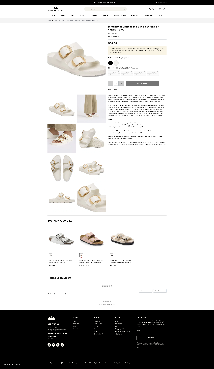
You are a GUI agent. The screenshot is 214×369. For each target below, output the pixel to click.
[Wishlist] (159, 9)
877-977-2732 (52, 327)
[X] (49, 345)
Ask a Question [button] (146, 291)
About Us (97, 321)
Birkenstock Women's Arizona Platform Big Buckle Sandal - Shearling (120, 261)
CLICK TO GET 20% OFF (12, 364)
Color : (118, 58)
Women (62, 15)
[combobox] (105, 9)
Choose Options (61, 240)
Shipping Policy (120, 329)
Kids (72, 15)
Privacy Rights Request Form (98, 363)
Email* (138, 330)
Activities (83, 15)
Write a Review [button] (161, 291)
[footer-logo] (51, 319)
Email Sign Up (99, 334)
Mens (74, 321)
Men (53, 15)
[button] (125, 9)
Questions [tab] (61, 294)
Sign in (154, 9)
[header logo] (55, 9)
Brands (94, 15)
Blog (95, 331)
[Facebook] (53, 345)
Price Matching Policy (122, 331)
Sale (160, 15)
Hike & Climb (135, 15)
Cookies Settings (125, 363)
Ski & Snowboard (120, 15)
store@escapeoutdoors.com (56, 330)
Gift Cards (118, 334)
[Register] (150, 9)
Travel (105, 15)
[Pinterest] (58, 345)
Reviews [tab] (50, 294)
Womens (76, 323)
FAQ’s (117, 321)
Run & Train (149, 15)
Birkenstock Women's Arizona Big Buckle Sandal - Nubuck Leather (91, 261)
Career (96, 326)
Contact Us (98, 329)
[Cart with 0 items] (165, 9)
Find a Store (98, 323)
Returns (118, 326)
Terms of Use (66, 363)
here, (119, 50)
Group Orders (77, 329)
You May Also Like (59, 220)
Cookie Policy (83, 363)
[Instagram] (62, 345)
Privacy (74, 363)
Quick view (60, 237)
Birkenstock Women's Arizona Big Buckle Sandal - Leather (60, 261)
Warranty (118, 323)
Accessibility (114, 363)
